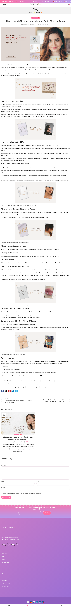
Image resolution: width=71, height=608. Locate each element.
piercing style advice (46, 387)
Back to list (35, 400)
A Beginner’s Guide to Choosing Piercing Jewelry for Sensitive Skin (18, 438)
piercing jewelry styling (33, 387)
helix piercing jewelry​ (34, 380)
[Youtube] (13, 544)
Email (38, 481)
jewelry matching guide (48, 380)
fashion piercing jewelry (21, 380)
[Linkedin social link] (12, 391)
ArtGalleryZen (31, 24)
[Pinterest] (8, 544)
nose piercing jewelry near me (38, 384)
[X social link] (6, 391)
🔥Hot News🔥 (38, 12)
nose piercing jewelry (23, 384)
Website (3, 487)
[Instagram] (4, 544)
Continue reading (18, 454)
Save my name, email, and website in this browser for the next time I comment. (22, 493)
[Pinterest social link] (9, 391)
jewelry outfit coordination (9, 384)
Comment (4, 465)
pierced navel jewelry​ (53, 384)
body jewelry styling (7, 380)
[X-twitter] (17, 544)
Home (30, 12)
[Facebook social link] (2, 391)
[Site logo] (35, 4)
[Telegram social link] (16, 391)
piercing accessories (7, 387)
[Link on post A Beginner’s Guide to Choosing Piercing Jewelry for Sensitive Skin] (18, 423)
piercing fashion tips (19, 387)
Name (3, 481)
